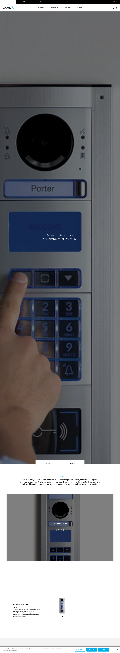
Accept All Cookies (103, 649)
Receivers (72, 463)
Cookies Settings (80, 649)
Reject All (91, 649)
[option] (60, 527)
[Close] (117, 649)
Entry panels (47, 463)
